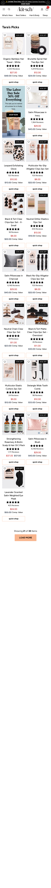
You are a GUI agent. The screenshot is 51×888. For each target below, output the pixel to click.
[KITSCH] (25, 9)
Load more (25, 537)
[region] (25, 3)
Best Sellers (21, 15)
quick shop (13, 82)
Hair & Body (34, 15)
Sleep (45, 15)
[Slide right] (48, 3)
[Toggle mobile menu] (3, 9)
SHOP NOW (13, 115)
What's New (7, 15)
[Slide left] (3, 3)
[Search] (9, 9)
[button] (5, 35)
